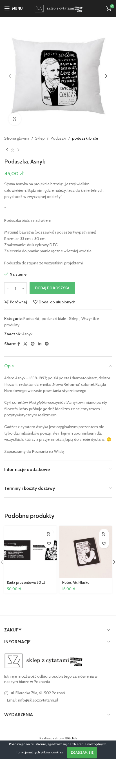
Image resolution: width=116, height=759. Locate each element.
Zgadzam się (82, 752)
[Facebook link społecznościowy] (19, 344)
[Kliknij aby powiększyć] (14, 119)
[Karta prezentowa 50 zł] (30, 552)
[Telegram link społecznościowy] (46, 344)
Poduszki (58, 138)
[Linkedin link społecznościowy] (39, 344)
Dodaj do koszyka (52, 288)
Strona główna (16, 138)
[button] (9, 76)
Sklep (40, 138)
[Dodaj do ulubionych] (49, 543)
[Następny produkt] (18, 150)
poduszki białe (85, 138)
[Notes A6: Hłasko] (85, 552)
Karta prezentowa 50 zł (26, 582)
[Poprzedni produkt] (7, 150)
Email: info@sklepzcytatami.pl (32, 700)
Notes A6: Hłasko (76, 582)
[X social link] (25, 344)
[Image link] (43, 660)
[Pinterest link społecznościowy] (32, 344)
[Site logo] (58, 7)
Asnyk (27, 333)
